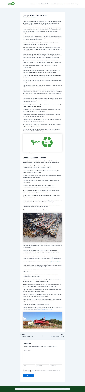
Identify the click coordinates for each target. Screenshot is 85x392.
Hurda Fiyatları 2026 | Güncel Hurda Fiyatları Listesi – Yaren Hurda (53, 3)
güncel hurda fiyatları (55, 262)
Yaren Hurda (33, 3)
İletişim (77, 3)
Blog (72, 3)
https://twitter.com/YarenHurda (44, 309)
